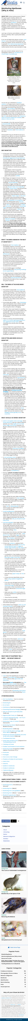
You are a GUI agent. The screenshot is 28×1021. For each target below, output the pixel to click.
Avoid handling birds (8, 511)
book (11, 682)
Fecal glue (6, 754)
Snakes (23, 204)
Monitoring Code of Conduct (11, 721)
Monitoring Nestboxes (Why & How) (11, 956)
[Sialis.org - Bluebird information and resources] (9, 2)
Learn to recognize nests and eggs (12, 421)
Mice (8, 204)
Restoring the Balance (8, 917)
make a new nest (15, 557)
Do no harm (6, 705)
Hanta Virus (6, 761)
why (5, 116)
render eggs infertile (10, 547)
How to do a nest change (10, 757)
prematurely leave (16, 277)
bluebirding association (19, 690)
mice (7, 506)
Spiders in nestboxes (9, 766)
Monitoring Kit (7, 703)
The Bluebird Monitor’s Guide (14, 683)
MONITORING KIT (15, 658)
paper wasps (16, 573)
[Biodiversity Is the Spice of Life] (14, 882)
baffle (14, 592)
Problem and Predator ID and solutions (13, 746)
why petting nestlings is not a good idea (14, 270)
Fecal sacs (6, 752)
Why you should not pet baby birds (12, 711)
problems (13, 22)
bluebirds (10, 130)
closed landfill (6, 124)
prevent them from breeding (16, 187)
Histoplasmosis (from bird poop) (11, 940)
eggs (17, 535)
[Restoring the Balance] (14, 906)
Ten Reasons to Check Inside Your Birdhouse (12, 53)
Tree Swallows (11, 108)
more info (7, 414)
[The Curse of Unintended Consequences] (14, 859)
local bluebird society (17, 781)
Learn (4, 676)
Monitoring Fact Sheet (9, 725)
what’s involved (5, 117)
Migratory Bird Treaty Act (10, 715)
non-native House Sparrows (15, 44)
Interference (6, 707)
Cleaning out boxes (8, 744)
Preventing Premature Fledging (11, 709)
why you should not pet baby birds (14, 519)
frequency (22, 116)
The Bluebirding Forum (9, 742)
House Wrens (13, 188)
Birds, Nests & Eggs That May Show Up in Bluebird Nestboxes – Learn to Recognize (13, 961)
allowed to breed (10, 219)
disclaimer (21, 1015)
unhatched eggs (9, 585)
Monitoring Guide (7, 748)
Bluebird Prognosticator (9, 795)
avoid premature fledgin (12, 390)
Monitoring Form (7, 788)
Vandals (19, 209)
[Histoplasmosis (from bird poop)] (14, 929)
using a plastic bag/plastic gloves (14, 579)
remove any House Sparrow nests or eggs (15, 545)
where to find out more (7, 119)
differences (6, 254)
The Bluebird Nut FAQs (9, 738)
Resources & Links (6, 958)
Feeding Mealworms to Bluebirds (10, 963)
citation (19, 1004)
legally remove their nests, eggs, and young (13, 424)
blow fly (21, 201)
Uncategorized (4, 868)
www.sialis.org (12, 677)
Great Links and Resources (10, 740)
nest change (20, 498)
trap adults (21, 547)
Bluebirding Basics (8, 728)
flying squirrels (14, 506)
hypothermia (21, 377)
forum (23, 692)
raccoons (8, 206)
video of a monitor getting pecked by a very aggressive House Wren (14, 320)
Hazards (3, 938)
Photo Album (6, 732)
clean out (20, 639)
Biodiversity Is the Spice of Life (10, 893)
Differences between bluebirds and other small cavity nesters (14, 735)
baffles (18, 176)
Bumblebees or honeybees (14, 200)
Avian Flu (5, 763)
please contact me (6, 998)
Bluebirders (3, 914)
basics (5, 679)
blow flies (7, 557)
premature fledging (18, 448)
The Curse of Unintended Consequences (13, 870)
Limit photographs (8, 522)
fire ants (23, 196)
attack (8, 220)
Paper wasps (15, 196)
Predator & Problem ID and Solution (13, 759)
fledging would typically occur (13, 412)
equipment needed (16, 117)
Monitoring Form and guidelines (11, 790)
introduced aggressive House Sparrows (14, 158)
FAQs (2, 5)
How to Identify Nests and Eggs (11, 731)
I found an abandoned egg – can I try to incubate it (14, 718)
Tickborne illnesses (8, 770)
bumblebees (15, 470)
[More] (18, 821)
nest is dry (6, 374)
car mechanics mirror (10, 457)
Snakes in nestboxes (8, 768)
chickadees (23, 302)
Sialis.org (12, 1004)
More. (15, 530)
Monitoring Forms (8, 784)
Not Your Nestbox (8, 699)
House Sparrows (13, 182)
